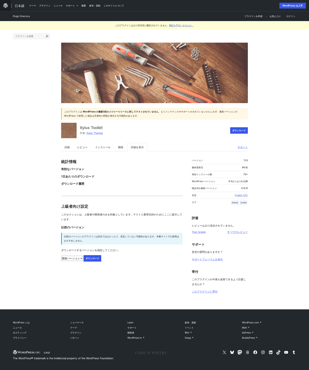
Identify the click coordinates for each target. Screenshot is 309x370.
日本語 (47, 352)
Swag (189, 337)
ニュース (17, 327)
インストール (103, 147)
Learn (130, 322)
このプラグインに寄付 (205, 291)
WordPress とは (21, 322)
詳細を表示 (137, 147)
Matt (246, 327)
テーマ (73, 327)
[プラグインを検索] (47, 36)
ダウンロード (239, 130)
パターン (74, 337)
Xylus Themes (94, 133)
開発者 (130, 332)
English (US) (241, 195)
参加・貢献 (190, 322)
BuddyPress (250, 337)
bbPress (248, 332)
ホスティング (19, 332)
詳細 (67, 147)
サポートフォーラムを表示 (207, 259)
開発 (120, 147)
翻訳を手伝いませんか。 (181, 25)
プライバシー (19, 337)
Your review (199, 232)
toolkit (244, 202)
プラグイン (75, 332)
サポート (243, 147)
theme (235, 202)
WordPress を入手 (292, 5)
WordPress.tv (136, 337)
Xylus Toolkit (91, 127)
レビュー (82, 147)
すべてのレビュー (237, 232)
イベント (189, 327)
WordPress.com (252, 322)
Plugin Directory (21, 16)
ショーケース (77, 322)
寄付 (188, 332)
